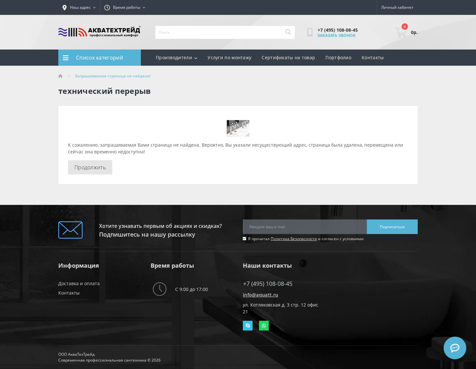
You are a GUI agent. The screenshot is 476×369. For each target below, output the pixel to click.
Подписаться (392, 226)
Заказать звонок (336, 35)
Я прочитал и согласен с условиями (306, 238)
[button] (125, 7)
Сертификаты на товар (288, 57)
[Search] (288, 32)
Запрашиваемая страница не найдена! (113, 76)
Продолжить (90, 167)
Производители (174, 57)
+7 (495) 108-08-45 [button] (267, 283)
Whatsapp (264, 325)
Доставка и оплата (79, 283)
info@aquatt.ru (260, 295)
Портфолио (338, 57)
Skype (248, 325)
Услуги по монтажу (229, 57)
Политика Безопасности (294, 238)
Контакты (373, 57)
